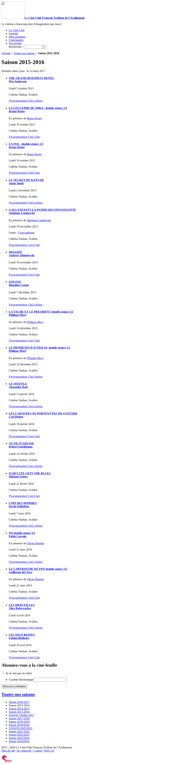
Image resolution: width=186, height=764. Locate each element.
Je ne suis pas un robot (18, 673)
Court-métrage (26, 232)
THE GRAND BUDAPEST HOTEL (31, 78)
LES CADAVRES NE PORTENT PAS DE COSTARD (43, 413)
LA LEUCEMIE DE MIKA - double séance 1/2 (38, 108)
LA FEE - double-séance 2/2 (26, 143)
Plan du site (8, 750)
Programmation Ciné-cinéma (26, 100)
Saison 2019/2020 (19, 724)
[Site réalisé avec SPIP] (6, 761)
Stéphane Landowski (22, 213)
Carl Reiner (16, 416)
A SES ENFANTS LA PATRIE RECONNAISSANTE (42, 209)
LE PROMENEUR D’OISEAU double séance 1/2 (39, 347)
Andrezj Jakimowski (21, 255)
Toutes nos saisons (24, 53)
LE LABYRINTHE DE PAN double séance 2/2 (38, 568)
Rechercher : (16, 46)
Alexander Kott (18, 387)
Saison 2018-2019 (19, 721)
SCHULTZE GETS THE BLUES (30, 473)
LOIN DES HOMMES (23, 503)
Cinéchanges (16, 40)
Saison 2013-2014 (19, 711)
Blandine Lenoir (19, 285)
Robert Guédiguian (21, 446)
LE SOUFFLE (18, 383)
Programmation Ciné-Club (24, 136)
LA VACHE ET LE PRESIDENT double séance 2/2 (41, 311)
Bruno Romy (17, 111)
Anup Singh (16, 183)
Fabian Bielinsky (19, 638)
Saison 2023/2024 (19, 738)
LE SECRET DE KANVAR (26, 180)
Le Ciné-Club (17, 30)
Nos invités (15, 43)
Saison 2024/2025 (19, 741)
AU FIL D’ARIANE (21, 443)
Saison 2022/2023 (19, 734)
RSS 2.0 (49, 750)
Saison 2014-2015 (19, 708)
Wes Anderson (18, 81)
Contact (37, 750)
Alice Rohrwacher (20, 608)
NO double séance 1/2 (22, 533)
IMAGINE (15, 252)
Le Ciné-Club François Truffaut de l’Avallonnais (54, 17)
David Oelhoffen (19, 506)
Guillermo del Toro (20, 572)
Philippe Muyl (17, 315)
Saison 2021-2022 (19, 731)
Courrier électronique (21, 679)
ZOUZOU (15, 281)
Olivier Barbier (35, 543)
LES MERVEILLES (22, 605)
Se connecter (24, 750)
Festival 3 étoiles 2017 (21, 715)
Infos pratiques (17, 36)
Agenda (13, 33)
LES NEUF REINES (22, 634)
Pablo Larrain (17, 536)
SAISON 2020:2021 (21, 728)
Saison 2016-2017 (19, 702)
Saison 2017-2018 (19, 718)
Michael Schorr (18, 476)
